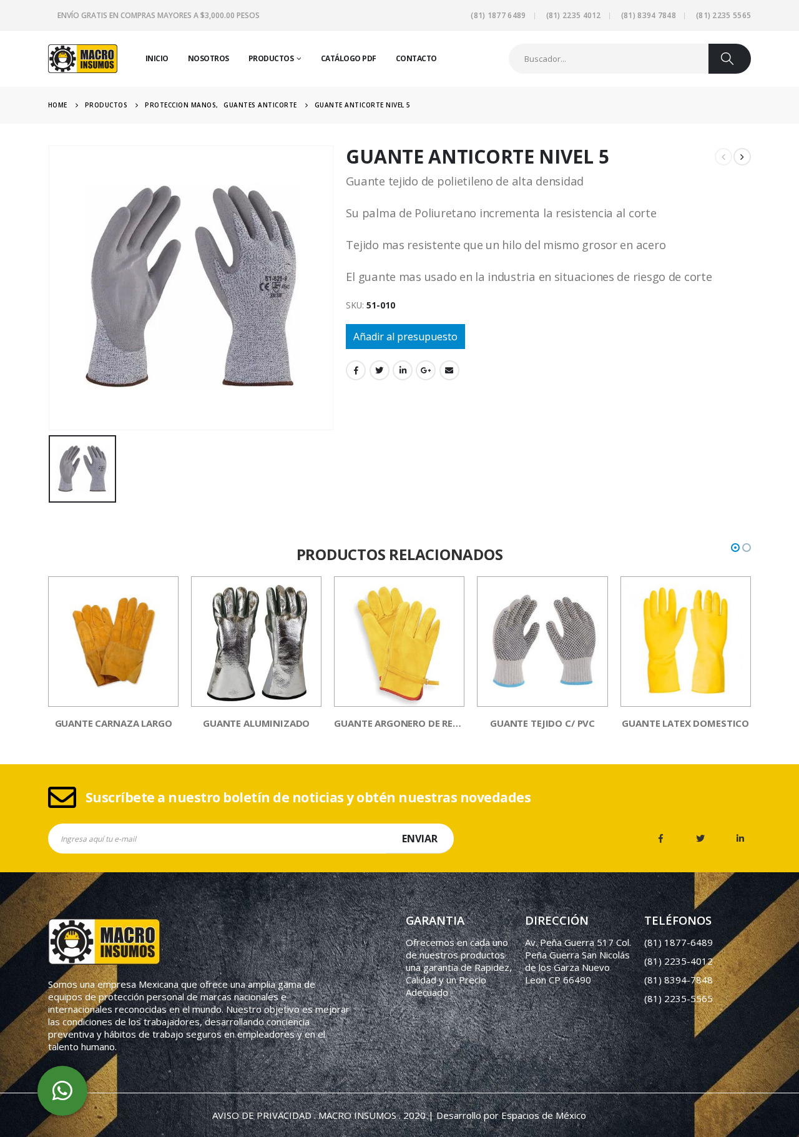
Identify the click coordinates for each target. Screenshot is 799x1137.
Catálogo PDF (348, 58)
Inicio (157, 58)
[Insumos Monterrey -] (82, 58)
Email (449, 370)
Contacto (416, 58)
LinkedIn (403, 370)
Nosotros (208, 58)
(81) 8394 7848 (648, 15)
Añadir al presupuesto (405, 336)
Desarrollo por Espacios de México (511, 1115)
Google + (426, 370)
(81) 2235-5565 (678, 998)
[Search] (729, 59)
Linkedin (740, 838)
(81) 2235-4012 (678, 961)
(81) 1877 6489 (498, 15)
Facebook (356, 370)
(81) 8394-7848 (678, 979)
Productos (271, 58)
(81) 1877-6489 (678, 942)
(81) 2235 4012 (573, 15)
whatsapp (62, 1091)
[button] (735, 547)
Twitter (380, 370)
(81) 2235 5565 (723, 15)
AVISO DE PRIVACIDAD (261, 1115)
